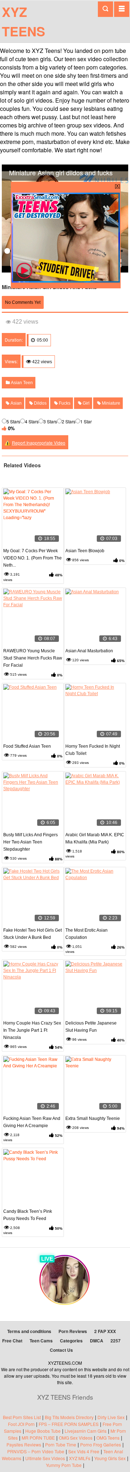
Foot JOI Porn (21, 1424)
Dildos (40, 403)
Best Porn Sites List (22, 1417)
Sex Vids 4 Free (83, 1451)
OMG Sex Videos (75, 1438)
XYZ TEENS (23, 21)
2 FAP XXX (105, 1331)
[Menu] (121, 9)
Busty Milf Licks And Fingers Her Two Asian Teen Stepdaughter (30, 842)
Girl (86, 403)
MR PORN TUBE (38, 1438)
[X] (117, 186)
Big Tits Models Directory (69, 1417)
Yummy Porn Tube (64, 1465)
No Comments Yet (22, 302)
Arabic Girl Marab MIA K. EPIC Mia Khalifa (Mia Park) (94, 838)
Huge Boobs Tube (43, 1431)
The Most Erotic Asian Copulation (86, 934)
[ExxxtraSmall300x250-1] (66, 281)
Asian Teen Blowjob (84, 550)
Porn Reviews (72, 1331)
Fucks (64, 403)
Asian (15, 403)
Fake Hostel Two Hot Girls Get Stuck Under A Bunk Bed (32, 934)
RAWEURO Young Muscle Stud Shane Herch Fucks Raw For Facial (32, 658)
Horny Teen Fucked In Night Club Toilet (92, 750)
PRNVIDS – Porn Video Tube (35, 1451)
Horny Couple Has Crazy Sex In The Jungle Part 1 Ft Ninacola (32, 1030)
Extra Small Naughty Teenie (92, 1118)
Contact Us (61, 1350)
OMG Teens (108, 1438)
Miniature (110, 403)
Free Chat (12, 1340)
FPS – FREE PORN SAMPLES (69, 1424)
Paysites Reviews (23, 1444)
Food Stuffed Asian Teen (27, 746)
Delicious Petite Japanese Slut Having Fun (91, 1027)
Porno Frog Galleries (100, 1444)
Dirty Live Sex (111, 1417)
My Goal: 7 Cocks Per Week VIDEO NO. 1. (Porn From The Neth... (32, 558)
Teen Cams (41, 1340)
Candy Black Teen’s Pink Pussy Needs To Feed (27, 1215)
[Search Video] (105, 9)
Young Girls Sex (110, 1458)
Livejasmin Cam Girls (86, 1431)
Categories (71, 1340)
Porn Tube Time (60, 1444)
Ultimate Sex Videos (45, 1458)
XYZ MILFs (79, 1458)
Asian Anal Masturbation (89, 650)
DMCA (96, 1340)
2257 (115, 1340)
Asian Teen (21, 382)
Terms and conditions (29, 1331)
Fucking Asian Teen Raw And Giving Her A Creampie (31, 1122)
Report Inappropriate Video (38, 443)
